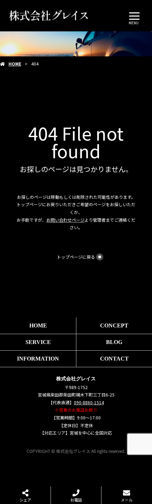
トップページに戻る (76, 257)
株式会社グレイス (76, 378)
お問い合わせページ (65, 220)
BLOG (114, 342)
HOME (14, 64)
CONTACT (114, 359)
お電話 (76, 500)
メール (127, 500)
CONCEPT (114, 325)
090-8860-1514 (89, 402)
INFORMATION (38, 359)
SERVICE (38, 342)
